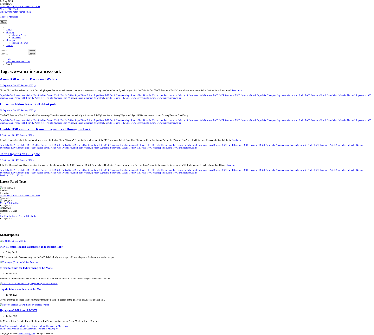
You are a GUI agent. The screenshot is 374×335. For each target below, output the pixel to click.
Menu (3, 22)
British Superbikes (95, 95)
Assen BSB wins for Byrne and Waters (28, 79)
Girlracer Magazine (9, 16)
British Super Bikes (77, 95)
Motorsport (11, 40)
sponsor (78, 98)
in (176, 95)
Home (9, 29)
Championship (122, 95)
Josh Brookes (206, 95)
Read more (237, 90)
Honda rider (157, 95)
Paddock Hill (21, 98)
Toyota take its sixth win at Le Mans (21, 289)
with (127, 98)
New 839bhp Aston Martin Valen (15, 12)
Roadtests (16, 37)
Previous (4, 175)
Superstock (99, 98)
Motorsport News (20, 43)
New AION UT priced (10, 9)
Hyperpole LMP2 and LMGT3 (18, 310)
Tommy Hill (118, 98)
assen (18, 95)
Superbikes (5, 95)
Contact (9, 45)
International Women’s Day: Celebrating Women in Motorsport (29, 328)
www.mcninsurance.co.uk (169, 98)
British (63, 95)
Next (22, 175)
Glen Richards (144, 95)
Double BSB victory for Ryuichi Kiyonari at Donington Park (45, 129)
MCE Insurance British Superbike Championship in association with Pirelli (269, 95)
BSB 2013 (110, 95)
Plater (37, 98)
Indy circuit (183, 95)
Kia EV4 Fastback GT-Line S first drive (18, 216)
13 (18, 175)
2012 (12, 95)
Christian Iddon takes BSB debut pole (28, 104)
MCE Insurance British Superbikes (321, 95)
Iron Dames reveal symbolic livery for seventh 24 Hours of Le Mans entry (34, 326)
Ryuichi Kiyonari (54, 98)
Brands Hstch (53, 95)
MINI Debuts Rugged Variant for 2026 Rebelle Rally (31, 246)
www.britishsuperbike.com (143, 98)
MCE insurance (226, 95)
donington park (131, 145)
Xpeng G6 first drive (9, 203)
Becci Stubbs (39, 95)
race (43, 98)
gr (35, 85)
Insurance (193, 95)
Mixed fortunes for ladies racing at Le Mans (26, 267)
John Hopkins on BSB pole (20, 154)
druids (133, 95)
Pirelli (30, 98)
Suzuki (108, 98)
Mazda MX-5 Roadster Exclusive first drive (20, 6)
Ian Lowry (169, 95)
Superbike (88, 98)
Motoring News (19, 35)
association (27, 95)
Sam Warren (68, 98)
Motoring (10, 32)
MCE (215, 95)
